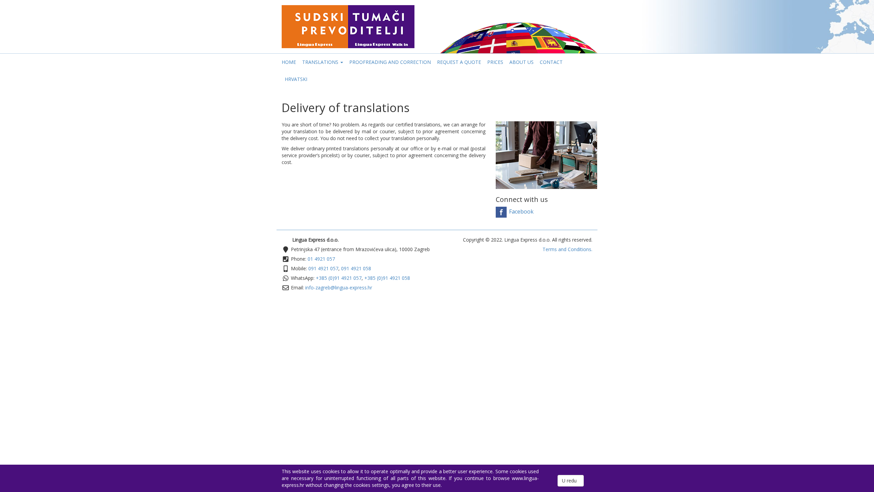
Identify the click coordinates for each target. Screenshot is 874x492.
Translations (321, 62)
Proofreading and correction (390, 62)
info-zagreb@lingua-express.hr (338, 287)
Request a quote (459, 62)
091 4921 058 (356, 268)
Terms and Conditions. (567, 249)
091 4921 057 (323, 268)
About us (521, 62)
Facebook (521, 212)
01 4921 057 (321, 259)
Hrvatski (296, 79)
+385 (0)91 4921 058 (387, 278)
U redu (570, 480)
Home (289, 62)
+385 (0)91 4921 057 (339, 278)
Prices (495, 62)
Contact (551, 62)
